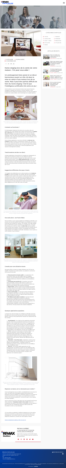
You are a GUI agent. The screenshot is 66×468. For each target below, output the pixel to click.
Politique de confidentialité (53, 463)
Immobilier (57, 38)
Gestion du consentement (36, 464)
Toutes (46, 36)
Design (46, 44)
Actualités (47, 42)
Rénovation (58, 40)
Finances (57, 36)
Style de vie (58, 42)
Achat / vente (47, 40)
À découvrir (9, 59)
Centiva (36, 466)
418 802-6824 (8, 457)
